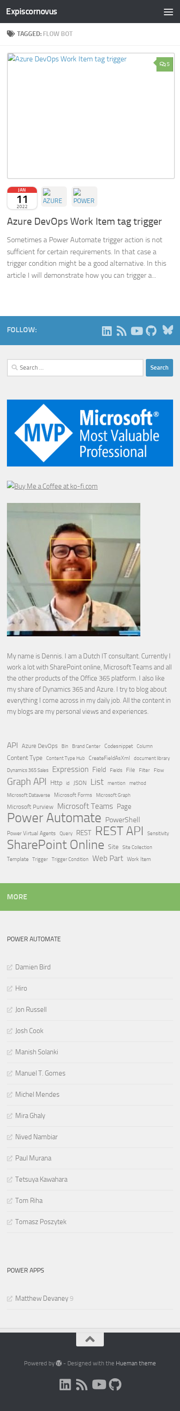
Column (145, 746)
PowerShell (122, 819)
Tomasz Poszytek (40, 1222)
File (130, 769)
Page (124, 806)
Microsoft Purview (30, 806)
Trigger (40, 859)
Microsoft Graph (113, 795)
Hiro (21, 988)
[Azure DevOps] (54, 196)
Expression (70, 769)
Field (99, 769)
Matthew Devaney (41, 1298)
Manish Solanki (36, 1052)
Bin (64, 746)
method (137, 783)
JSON (80, 782)
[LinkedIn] (106, 330)
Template (18, 859)
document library (152, 758)
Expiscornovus (31, 11)
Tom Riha (28, 1200)
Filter (144, 770)
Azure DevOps (40, 745)
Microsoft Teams (85, 806)
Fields (116, 770)
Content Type (24, 758)
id (68, 783)
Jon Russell (31, 1009)
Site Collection (137, 847)
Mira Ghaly (30, 1116)
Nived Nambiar (36, 1137)
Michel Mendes (37, 1094)
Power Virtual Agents (31, 833)
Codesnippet (118, 746)
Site (113, 847)
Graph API (27, 781)
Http (56, 783)
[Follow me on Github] (150, 330)
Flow (159, 770)
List (97, 782)
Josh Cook (29, 1031)
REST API (119, 831)
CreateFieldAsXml (109, 758)
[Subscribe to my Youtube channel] (136, 330)
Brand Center (86, 746)
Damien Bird (33, 967)
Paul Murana (33, 1158)
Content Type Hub (65, 758)
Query (66, 833)
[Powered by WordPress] (59, 1363)
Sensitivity (158, 834)
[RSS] (121, 330)
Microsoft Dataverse (28, 795)
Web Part (107, 858)
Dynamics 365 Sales (27, 770)
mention (117, 783)
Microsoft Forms (73, 795)
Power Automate (54, 818)
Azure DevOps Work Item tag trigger (84, 221)
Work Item (139, 859)
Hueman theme (136, 1363)
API (12, 745)
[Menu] (168, 11)
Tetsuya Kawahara (41, 1179)
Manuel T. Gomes (40, 1073)
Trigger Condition (70, 859)
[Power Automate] (84, 196)
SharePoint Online (55, 844)
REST (83, 833)
